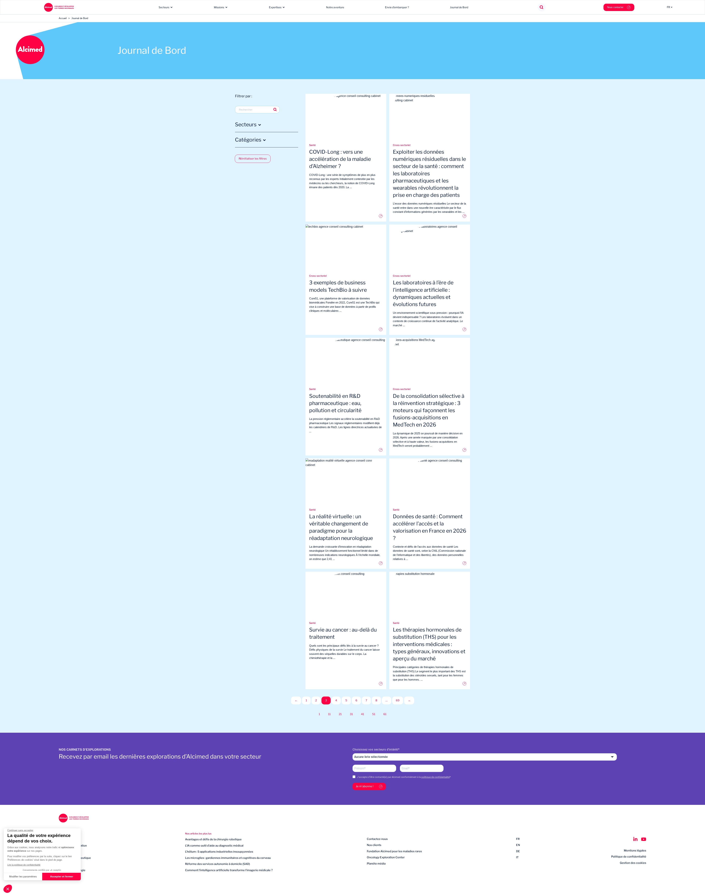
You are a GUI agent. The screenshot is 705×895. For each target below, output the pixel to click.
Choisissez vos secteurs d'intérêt (375, 749)
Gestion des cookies (633, 863)
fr (518, 839)
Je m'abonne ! (364, 786)
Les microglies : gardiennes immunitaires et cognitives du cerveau (228, 858)
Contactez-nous (377, 839)
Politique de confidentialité (628, 856)
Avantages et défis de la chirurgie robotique (213, 839)
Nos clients (374, 845)
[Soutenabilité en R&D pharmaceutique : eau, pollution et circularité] (346, 450)
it (517, 857)
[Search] (542, 7)
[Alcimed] (59, 7)
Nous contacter (615, 7)
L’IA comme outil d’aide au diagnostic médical (214, 845)
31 (351, 714)
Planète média (376, 863)
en (518, 845)
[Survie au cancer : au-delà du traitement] (346, 684)
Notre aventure (335, 7)
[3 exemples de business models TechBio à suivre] (346, 329)
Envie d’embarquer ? (397, 7)
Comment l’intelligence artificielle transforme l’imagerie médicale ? (229, 870)
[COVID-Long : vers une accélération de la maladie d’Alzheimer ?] (346, 216)
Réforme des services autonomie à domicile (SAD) (217, 864)
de (518, 851)
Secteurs (164, 7)
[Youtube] (643, 839)
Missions (219, 7)
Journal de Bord (459, 7)
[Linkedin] (635, 839)
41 (362, 714)
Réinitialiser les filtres (253, 158)
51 (373, 714)
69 (398, 700)
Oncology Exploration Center (386, 857)
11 (329, 714)
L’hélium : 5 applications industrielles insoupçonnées (219, 851)
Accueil (63, 18)
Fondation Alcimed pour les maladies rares (394, 851)
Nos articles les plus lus (198, 833)
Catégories (248, 140)
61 (384, 714)
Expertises (275, 7)
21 (340, 714)
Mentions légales (635, 850)
